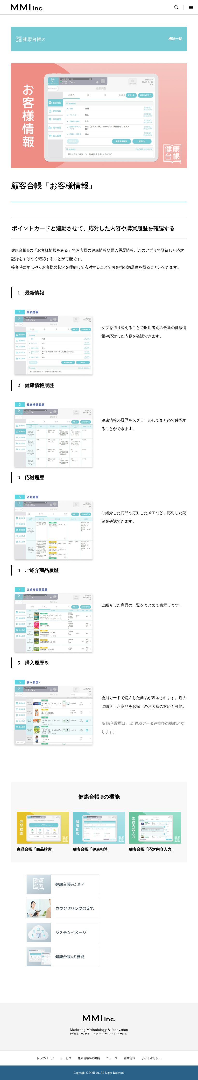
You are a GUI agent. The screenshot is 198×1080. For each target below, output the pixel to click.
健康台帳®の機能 (89, 1058)
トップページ (45, 1058)
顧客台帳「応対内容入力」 (152, 849)
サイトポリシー (151, 1058)
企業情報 (129, 1058)
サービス (65, 1058)
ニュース (112, 1058)
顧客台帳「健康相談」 (92, 849)
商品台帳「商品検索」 (36, 849)
